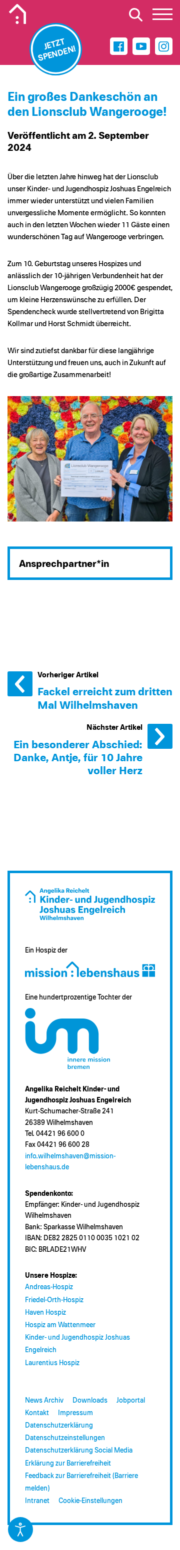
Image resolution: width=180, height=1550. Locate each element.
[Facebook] (119, 46)
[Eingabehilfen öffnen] (20, 1529)
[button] (162, 16)
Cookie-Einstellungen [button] (90, 1501)
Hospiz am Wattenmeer (60, 1325)
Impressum (75, 1413)
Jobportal (130, 1400)
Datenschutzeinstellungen (65, 1438)
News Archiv (44, 1400)
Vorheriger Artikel (20, 683)
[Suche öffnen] (136, 14)
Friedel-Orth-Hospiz (54, 1300)
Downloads (90, 1400)
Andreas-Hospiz (49, 1287)
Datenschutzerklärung (59, 1425)
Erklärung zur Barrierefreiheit (68, 1463)
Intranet (37, 1501)
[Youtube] (141, 46)
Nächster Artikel (160, 736)
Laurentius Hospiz (52, 1363)
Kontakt (37, 1413)
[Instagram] (163, 46)
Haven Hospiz (45, 1312)
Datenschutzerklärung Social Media (78, 1450)
